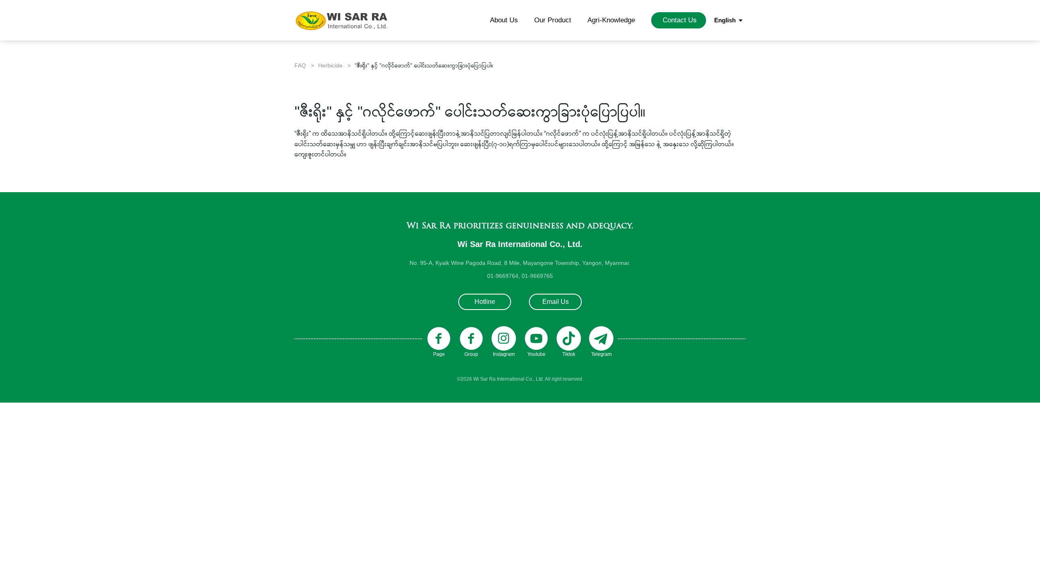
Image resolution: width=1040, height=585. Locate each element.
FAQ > (304, 65)
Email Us (555, 301)
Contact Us (680, 20)
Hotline (484, 301)
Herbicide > (334, 65)
